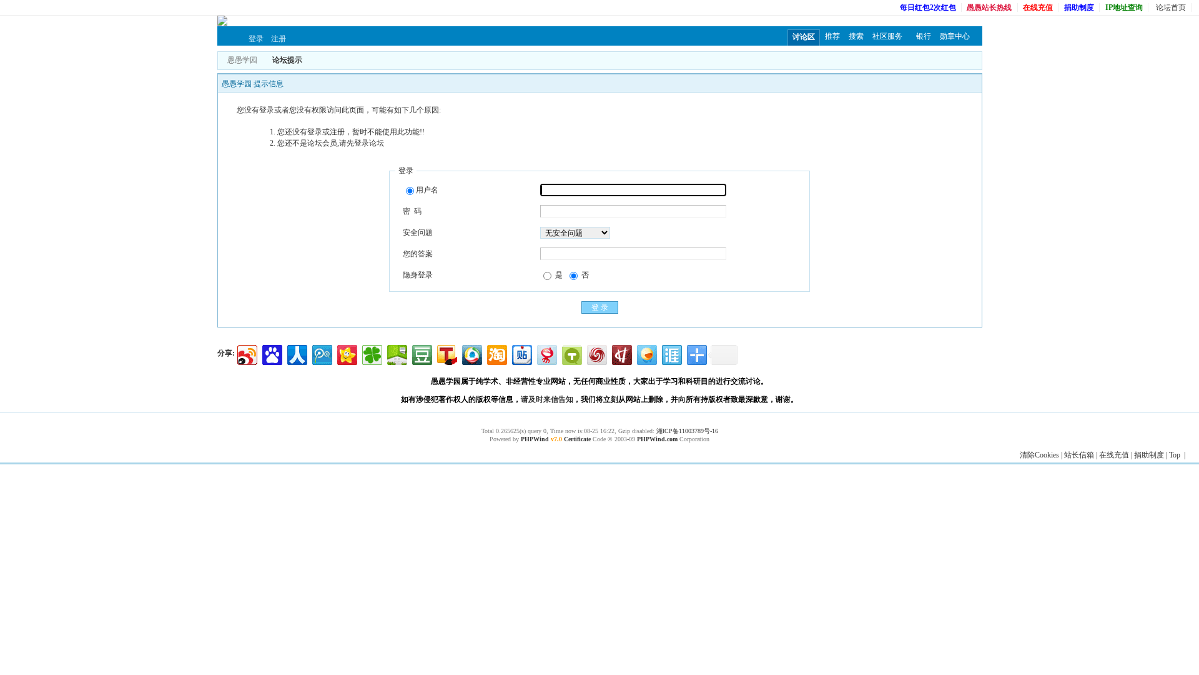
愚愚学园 (242, 60)
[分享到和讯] (621, 353)
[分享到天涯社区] (671, 353)
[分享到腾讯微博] (321, 353)
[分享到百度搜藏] (271, 353)
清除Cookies (1039, 455)
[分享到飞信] (646, 353)
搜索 (856, 36)
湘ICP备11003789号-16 (687, 431)
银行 (923, 36)
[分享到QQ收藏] (471, 353)
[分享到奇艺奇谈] (571, 353)
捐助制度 (1149, 455)
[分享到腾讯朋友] (371, 353)
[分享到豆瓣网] (421, 353)
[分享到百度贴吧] (521, 353)
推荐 (832, 36)
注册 (278, 38)
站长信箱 (1079, 455)
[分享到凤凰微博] (596, 353)
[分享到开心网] (346, 353)
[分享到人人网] (296, 353)
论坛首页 (1171, 7)
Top (1174, 455)
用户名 (427, 190)
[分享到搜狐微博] (446, 353)
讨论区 (803, 36)
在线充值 (1114, 455)
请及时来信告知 (547, 399)
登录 (256, 38)
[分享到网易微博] (546, 353)
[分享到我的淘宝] (496, 353)
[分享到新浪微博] (246, 353)
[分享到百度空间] (396, 353)
